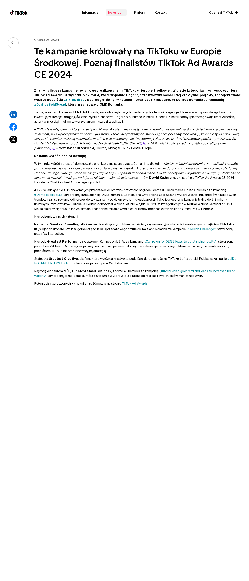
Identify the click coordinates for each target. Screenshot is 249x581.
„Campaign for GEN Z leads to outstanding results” (180, 241)
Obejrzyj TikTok (221, 12)
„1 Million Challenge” (201, 229)
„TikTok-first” (74, 99)
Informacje (90, 12)
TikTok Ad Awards (135, 283)
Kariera (139, 12)
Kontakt (161, 12)
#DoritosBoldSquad (50, 104)
